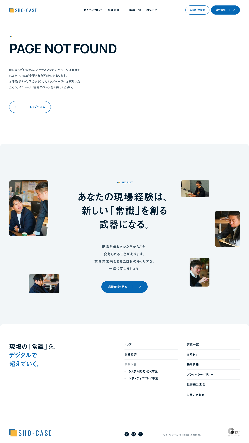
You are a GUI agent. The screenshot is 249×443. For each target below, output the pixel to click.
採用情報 (193, 364)
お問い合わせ (196, 395)
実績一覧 (135, 10)
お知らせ (151, 10)
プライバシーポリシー (200, 375)
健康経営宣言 (196, 385)
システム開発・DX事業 (143, 372)
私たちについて (93, 10)
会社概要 (130, 354)
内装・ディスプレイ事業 (143, 378)
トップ (128, 344)
